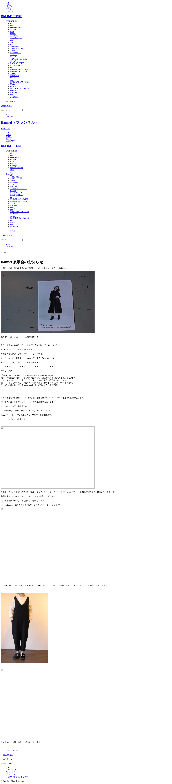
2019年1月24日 (12, 750)
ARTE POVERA (16, 48)
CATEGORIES (11, 21)
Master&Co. (14, 76)
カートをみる (9, 101)
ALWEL (13, 55)
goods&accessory (16, 38)
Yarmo (12, 51)
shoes (12, 32)
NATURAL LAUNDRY (19, 82)
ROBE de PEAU (16, 65)
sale (11, 42)
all (11, 23)
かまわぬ (14, 97)
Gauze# (13, 61)
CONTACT (10, 11)
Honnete (13, 57)
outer (12, 25)
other (12, 40)
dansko (13, 86)
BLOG (8, 9)
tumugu (13, 78)
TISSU (13, 74)
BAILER (13, 92)
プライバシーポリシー (15, 774)
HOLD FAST (15, 53)
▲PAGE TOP (6, 763)
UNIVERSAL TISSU (18, 71)
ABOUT (9, 7)
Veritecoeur (14, 46)
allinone (13, 30)
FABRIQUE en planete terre (20, 88)
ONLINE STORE (11, 16)
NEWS (8, 5)
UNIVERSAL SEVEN (19, 69)
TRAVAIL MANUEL (18, 59)
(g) (11, 67)
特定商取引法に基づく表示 (17, 777)
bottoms (13, 34)
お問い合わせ (11, 769)
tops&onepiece (15, 27)
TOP (7, 3)
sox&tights (14, 36)
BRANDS (9, 44)
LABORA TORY (17, 63)
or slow (13, 90)
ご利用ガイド (6, 106)
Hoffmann (14, 84)
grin (11, 80)
